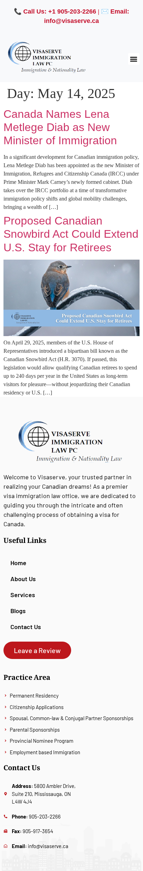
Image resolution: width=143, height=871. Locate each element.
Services (22, 595)
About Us (23, 579)
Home (18, 563)
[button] (134, 59)
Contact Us (25, 626)
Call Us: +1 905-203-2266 (59, 11)
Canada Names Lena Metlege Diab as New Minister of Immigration (60, 127)
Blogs (18, 610)
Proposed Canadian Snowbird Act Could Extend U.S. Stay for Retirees (70, 234)
